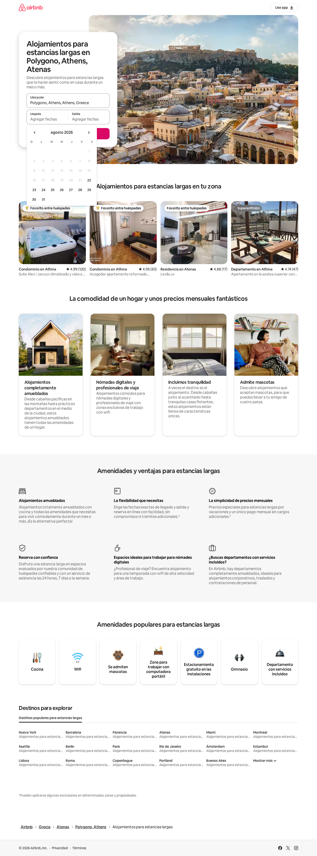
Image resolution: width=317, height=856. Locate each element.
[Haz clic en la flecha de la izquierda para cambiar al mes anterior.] (34, 132)
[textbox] (47, 119)
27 (71, 190)
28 (80, 190)
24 (43, 190)
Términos (79, 848)
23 (34, 190)
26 (62, 190)
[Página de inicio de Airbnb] (31, 7)
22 (89, 180)
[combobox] (68, 103)
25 (52, 190)
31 (43, 199)
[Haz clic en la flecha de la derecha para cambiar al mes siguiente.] (88, 132)
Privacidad (60, 848)
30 (34, 199)
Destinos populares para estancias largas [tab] (50, 718)
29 (89, 190)
